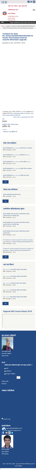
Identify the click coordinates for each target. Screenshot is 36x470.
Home (3, 26)
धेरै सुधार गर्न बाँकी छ (10, 373)
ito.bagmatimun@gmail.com (13, 430)
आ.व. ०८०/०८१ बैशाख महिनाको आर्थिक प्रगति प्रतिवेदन (15, 297)
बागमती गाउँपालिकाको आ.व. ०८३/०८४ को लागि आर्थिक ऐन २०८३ (16, 161)
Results (4, 383)
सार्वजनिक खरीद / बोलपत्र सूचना (10, 124)
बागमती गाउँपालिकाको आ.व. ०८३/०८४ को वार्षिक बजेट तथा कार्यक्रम (17, 148)
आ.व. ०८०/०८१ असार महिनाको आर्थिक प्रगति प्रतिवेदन (15, 269)
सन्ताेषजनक (8, 371)
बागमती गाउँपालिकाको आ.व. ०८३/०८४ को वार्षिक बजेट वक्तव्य (16, 175)
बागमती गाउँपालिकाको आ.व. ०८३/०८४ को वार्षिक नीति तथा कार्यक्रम (17, 168)
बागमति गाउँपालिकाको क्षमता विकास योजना (12, 194)
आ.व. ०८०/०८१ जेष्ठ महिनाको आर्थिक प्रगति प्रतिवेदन (14, 283)
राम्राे (7, 368)
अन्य (5, 182)
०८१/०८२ (4, 129)
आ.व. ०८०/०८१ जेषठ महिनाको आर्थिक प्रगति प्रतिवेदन (14, 290)
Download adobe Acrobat (21, 113)
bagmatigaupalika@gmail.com (14, 428)
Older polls (5, 381)
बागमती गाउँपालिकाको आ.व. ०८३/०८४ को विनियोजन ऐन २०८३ (16, 155)
